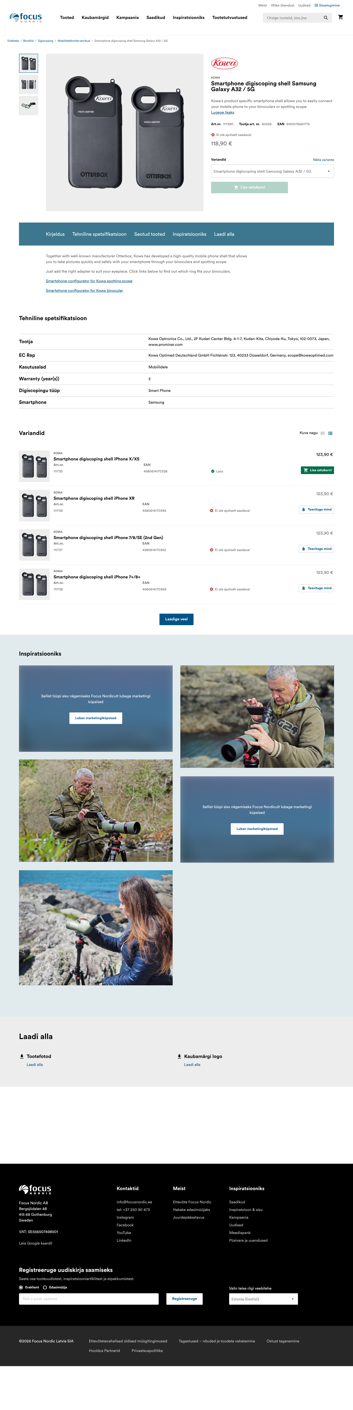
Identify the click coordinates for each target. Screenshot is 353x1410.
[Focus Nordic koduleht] (26, 18)
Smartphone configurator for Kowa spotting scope (89, 281)
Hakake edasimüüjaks (191, 1209)
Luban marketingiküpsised (95, 718)
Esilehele (13, 41)
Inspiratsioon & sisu (245, 1209)
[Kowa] (224, 63)
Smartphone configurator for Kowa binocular (84, 290)
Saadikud (155, 18)
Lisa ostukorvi (252, 187)
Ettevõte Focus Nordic (192, 1202)
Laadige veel (176, 619)
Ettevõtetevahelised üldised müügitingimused (128, 1341)
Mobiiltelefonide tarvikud (74, 41)
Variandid (218, 159)
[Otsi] (326, 18)
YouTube (124, 1232)
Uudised (304, 5)
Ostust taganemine (283, 1341)
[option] (28, 63)
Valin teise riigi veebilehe (250, 1288)
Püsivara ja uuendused (248, 1240)
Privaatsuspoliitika (147, 1350)
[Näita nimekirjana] (330, 433)
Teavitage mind (320, 509)
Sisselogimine (329, 5)
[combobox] (297, 18)
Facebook (125, 1225)
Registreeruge (184, 1299)
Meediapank (240, 1232)
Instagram (125, 1217)
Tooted (67, 18)
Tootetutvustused (229, 18)
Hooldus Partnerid (104, 1350)
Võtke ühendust (282, 5)
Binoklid (28, 41)
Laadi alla (35, 1064)
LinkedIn (124, 1240)
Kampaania (127, 18)
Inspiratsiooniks (189, 18)
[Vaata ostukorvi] (340, 17)
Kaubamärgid (95, 18)
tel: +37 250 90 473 (133, 1209)
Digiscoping (45, 41)
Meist (262, 5)
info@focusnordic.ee (134, 1202)
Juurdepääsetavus (188, 1217)
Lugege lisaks (222, 112)
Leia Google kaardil (35, 1243)
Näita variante (323, 160)
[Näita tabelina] (322, 433)
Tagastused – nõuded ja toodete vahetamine (217, 1341)
